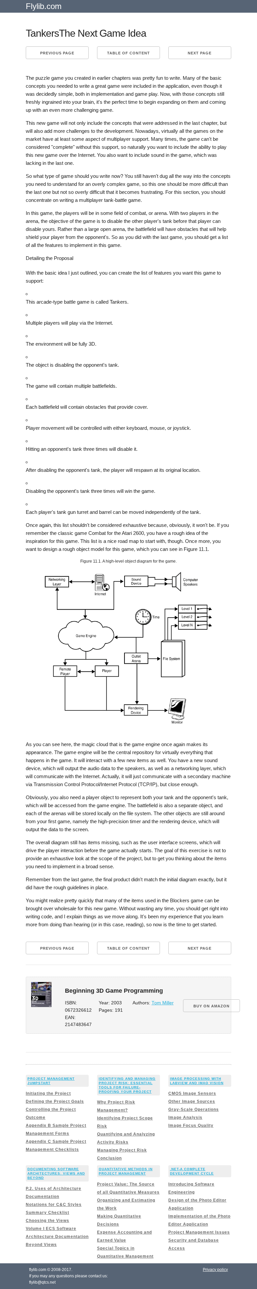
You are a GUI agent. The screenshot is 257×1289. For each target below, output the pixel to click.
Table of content (128, 53)
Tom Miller (163, 1002)
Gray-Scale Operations (193, 1109)
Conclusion (109, 1158)
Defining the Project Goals (55, 1101)
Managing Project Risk (122, 1150)
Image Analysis (185, 1117)
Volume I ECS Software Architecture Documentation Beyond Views (57, 1236)
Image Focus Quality (190, 1125)
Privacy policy (215, 1269)
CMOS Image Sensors (192, 1093)
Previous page (57, 53)
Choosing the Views (47, 1220)
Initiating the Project (48, 1093)
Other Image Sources (191, 1101)
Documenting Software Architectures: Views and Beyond (56, 1173)
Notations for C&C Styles (54, 1204)
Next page (199, 53)
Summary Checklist (47, 1212)
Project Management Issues (199, 1232)
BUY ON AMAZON (211, 1006)
